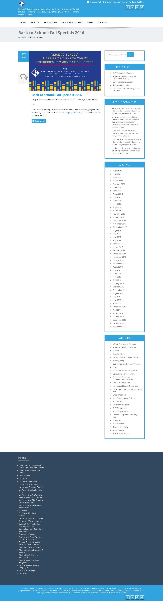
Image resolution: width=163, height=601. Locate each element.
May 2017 (117, 240)
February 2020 (119, 184)
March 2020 (118, 181)
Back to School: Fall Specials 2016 (57, 95)
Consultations (24, 475)
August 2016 (118, 267)
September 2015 (120, 290)
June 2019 (117, 187)
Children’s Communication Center (29, 471)
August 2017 (118, 230)
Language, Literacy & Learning (125, 386)
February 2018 (119, 214)
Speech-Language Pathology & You (126, 416)
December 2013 (119, 320)
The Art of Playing (120, 427)
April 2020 (117, 177)
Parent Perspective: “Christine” (31, 518)
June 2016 (117, 273)
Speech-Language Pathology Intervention (31, 530)
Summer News (119, 423)
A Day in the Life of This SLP (124, 347)
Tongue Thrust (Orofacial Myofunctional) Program (29, 543)
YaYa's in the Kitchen (121, 433)
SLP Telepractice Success (123, 82)
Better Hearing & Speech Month (126, 364)
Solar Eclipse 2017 (120, 411)
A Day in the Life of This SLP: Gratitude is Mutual (125, 77)
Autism (116, 351)
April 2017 (117, 244)
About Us (35, 22)
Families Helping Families (29, 484)
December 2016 (119, 254)
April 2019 (117, 191)
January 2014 (118, 317)
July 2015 (116, 297)
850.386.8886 (138, 2)
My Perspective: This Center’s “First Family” (31, 506)
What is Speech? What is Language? (29, 566)
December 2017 (119, 220)
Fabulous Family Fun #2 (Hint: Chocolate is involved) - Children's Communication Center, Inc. (126, 150)
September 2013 (120, 326)
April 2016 (117, 280)
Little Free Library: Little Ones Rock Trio (127, 390)
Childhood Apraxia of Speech (125, 370)
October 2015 (118, 287)
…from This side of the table (124, 344)
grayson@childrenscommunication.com (108, 2)
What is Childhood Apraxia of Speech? (31, 551)
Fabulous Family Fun (121, 383)
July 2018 (116, 197)
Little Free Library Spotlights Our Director (126, 89)
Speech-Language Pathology (70, 112)
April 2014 (117, 310)
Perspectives (118, 401)
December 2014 (119, 307)
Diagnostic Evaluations (28, 481)
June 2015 (117, 300)
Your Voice (23, 573)
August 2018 (118, 194)
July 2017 (116, 234)
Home (23, 22)
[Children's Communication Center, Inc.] (21, 3)
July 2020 (116, 174)
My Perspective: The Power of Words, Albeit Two (31, 501)
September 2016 (120, 263)
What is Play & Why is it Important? (28, 556)
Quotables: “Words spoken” (30, 521)
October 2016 (118, 260)
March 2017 (118, 247)
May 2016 (117, 277)
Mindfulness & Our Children (124, 398)
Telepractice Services (121, 85)
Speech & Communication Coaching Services (29, 525)
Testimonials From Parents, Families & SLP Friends (30, 538)
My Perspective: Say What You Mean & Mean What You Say (31, 496)
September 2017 (120, 227)
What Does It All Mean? (71, 22)
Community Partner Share (124, 374)
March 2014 (118, 313)
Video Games (118, 430)
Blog (89, 22)
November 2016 (119, 257)
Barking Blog (118, 360)
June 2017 (117, 237)
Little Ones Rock (119, 395)
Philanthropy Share (121, 405)
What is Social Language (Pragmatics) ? (29, 561)
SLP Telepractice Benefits (123, 73)
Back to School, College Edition (125, 357)
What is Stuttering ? (27, 570)
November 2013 (119, 323)
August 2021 (118, 171)
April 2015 (117, 303)
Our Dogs (23, 510)
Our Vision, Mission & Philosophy (27, 514)
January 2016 (118, 283)
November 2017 (119, 224)
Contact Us (102, 22)
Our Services (50, 22)
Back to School (119, 354)
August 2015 (118, 293)
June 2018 (117, 201)
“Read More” (39, 121)
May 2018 (117, 204)
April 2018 (117, 207)
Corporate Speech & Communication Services (123, 378)
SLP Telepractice (120, 408)
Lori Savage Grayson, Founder (125, 113)
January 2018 (118, 217)
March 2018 (118, 210)
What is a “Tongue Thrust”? (30, 547)
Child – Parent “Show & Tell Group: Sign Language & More (31, 466)
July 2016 (116, 270)
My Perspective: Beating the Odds (30, 491)
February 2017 (119, 250)
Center (38, 109)
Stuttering (117, 420)
